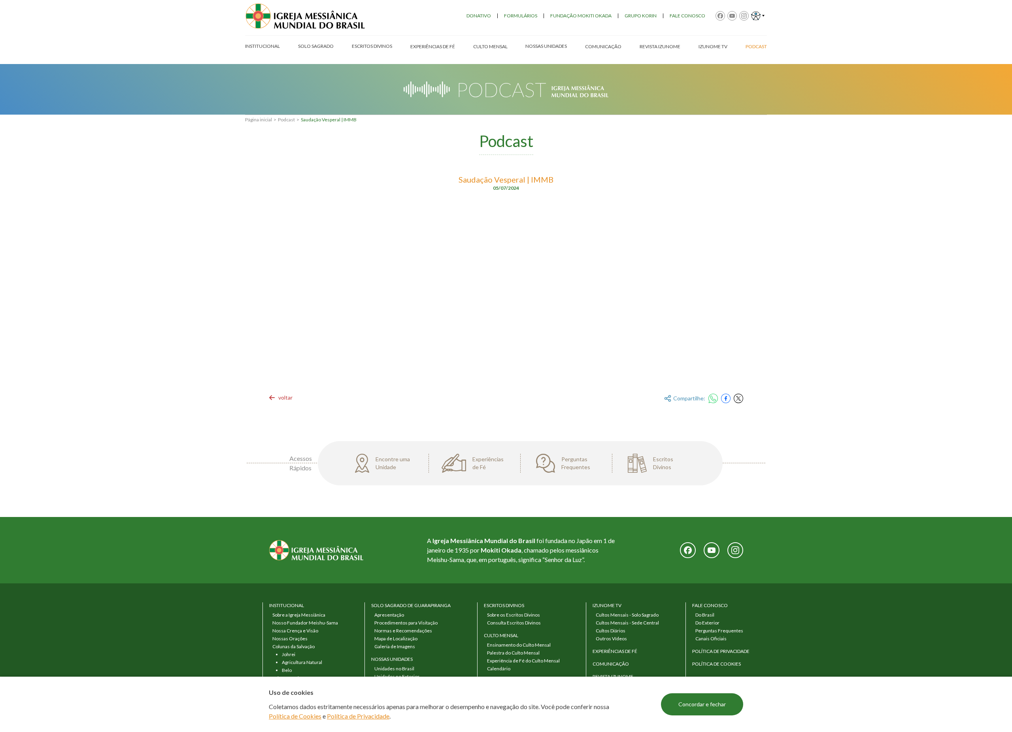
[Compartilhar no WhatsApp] (713, 398)
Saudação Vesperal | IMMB (329, 120)
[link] (281, 398)
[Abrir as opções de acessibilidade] (758, 16)
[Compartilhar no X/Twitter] (738, 398)
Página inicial (258, 120)
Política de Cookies (295, 716)
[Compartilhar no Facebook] (726, 398)
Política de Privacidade (358, 716)
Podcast (286, 120)
